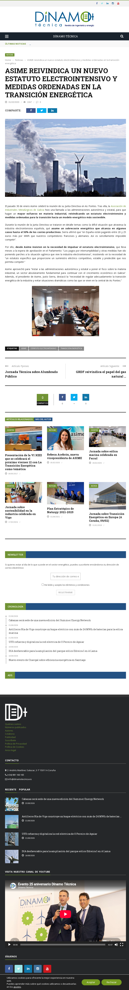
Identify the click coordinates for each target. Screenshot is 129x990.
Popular (24, 789)
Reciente (10, 789)
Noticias (9, 55)
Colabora (9, 733)
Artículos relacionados (19, 419)
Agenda (94, 486)
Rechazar (111, 982)
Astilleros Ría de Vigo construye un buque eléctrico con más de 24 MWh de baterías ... (71, 816)
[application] (65, 914)
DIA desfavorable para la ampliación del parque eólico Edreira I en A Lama (66, 851)
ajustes (17, 986)
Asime (23, 348)
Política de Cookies (14, 746)
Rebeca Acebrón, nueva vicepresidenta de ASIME (64, 456)
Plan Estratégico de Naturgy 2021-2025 (60, 510)
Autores (9, 730)
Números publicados (15, 727)
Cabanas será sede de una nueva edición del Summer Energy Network (63, 799)
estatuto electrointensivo (43, 348)
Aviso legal (10, 750)
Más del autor (43, 419)
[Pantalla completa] (121, 944)
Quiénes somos (13, 724)
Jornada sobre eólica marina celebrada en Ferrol (103, 455)
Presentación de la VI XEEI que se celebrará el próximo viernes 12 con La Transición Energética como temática (23, 462)
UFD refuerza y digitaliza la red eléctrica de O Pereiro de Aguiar (59, 833)
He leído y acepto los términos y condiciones (67, 584)
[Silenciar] (116, 944)
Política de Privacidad (16, 743)
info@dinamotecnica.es (20, 779)
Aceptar (91, 982)
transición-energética (71, 348)
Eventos (10, 430)
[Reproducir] (9, 944)
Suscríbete (10, 740)
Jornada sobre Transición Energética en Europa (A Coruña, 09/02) (106, 517)
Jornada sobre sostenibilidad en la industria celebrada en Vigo (20, 512)
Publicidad (10, 737)
